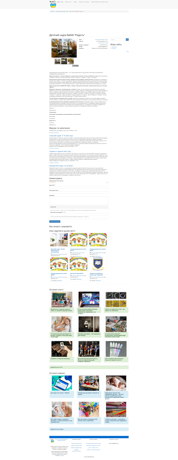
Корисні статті (68, 1)
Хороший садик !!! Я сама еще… (61, 135)
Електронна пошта (53, 190)
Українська (114, 47)
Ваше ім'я (51, 185)
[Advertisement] (89, 23)
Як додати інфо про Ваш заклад (93, 443)
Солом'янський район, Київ (62, 11)
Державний (78, 256)
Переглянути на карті (103, 42)
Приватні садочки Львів (76, 445)
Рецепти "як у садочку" (84, 1)
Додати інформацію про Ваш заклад (99, 1)
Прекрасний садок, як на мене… (61, 165)
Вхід (128, 51)
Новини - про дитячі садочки (93, 449)
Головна (52, 11)
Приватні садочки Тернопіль (76, 450)
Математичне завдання (56, 212)
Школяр (62, 455)
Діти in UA (60, 2)
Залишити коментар (54, 221)
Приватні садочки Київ (76, 443)
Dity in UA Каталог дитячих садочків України (61, 440)
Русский (113, 48)
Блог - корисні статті (93, 447)
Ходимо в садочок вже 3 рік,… (61, 151)
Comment (51, 195)
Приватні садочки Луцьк (76, 447)
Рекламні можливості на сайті (93, 445)
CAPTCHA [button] (53, 207)
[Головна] (53, 4)
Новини (75, 1)
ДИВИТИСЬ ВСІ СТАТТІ (57, 367)
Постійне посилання (54, 132)
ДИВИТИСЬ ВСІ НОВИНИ (57, 429)
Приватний (98, 280)
